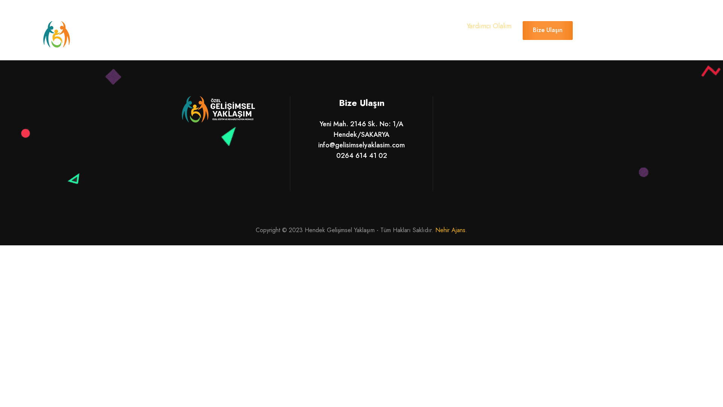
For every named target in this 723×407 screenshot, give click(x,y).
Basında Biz (345, 30)
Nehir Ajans (450, 230)
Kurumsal (216, 30)
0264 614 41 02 (361, 156)
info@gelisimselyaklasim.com (361, 145)
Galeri (300, 30)
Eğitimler (260, 30)
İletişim (431, 30)
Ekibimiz (391, 30)
